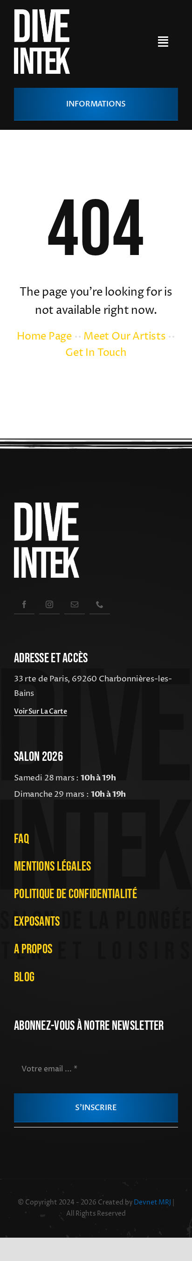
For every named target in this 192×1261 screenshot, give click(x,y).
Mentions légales (52, 866)
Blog (24, 977)
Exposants (37, 921)
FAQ (21, 839)
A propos (33, 949)
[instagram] (49, 604)
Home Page (44, 337)
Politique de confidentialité (75, 894)
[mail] (74, 604)
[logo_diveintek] (42, 13)
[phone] (99, 604)
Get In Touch (95, 353)
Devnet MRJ (153, 1202)
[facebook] (24, 604)
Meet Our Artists (124, 337)
